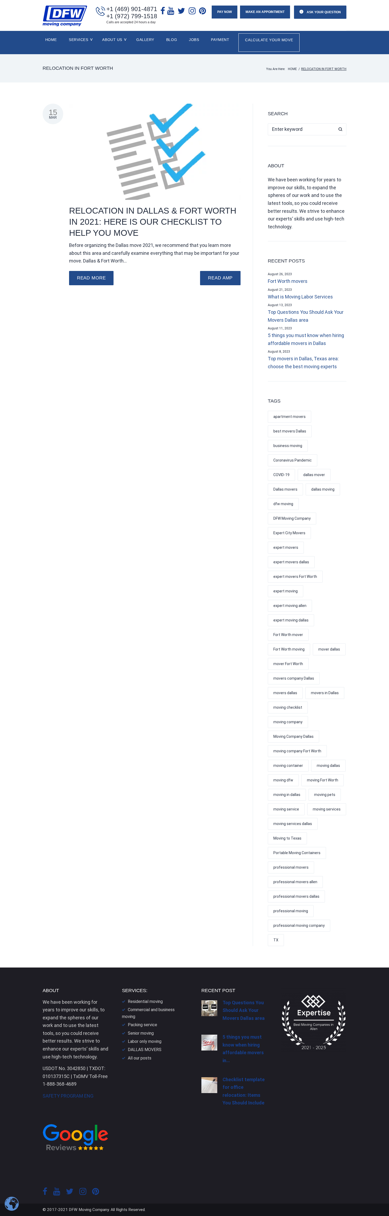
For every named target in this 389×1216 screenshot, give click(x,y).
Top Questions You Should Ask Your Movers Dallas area (305, 316)
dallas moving (322, 489)
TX (275, 940)
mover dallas (329, 649)
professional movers (291, 867)
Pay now (224, 12)
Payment (220, 40)
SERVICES (78, 40)
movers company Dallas (293, 678)
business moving (287, 446)
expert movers (285, 547)
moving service (286, 809)
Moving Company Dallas (293, 736)
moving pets (324, 795)
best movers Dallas (289, 431)
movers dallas (285, 693)
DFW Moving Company (292, 518)
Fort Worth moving (289, 649)
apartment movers (289, 416)
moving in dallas (286, 795)
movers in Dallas (325, 693)
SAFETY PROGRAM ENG (68, 1096)
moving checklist (287, 707)
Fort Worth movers (287, 281)
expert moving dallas (291, 620)
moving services (327, 809)
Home (51, 40)
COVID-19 (281, 475)
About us (112, 40)
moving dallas (328, 765)
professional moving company (299, 925)
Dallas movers (285, 489)
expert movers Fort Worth (295, 576)
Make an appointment (265, 12)
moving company (287, 722)
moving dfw (283, 780)
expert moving (285, 591)
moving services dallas (292, 824)
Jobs (194, 40)
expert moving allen (289, 606)
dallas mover (314, 475)
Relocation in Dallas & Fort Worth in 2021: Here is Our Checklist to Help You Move (152, 222)
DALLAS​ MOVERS (144, 1049)
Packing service (142, 1024)
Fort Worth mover (288, 635)
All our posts (139, 1058)
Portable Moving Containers (296, 853)
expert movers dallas (291, 562)
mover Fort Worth (288, 664)
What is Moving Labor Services (300, 297)
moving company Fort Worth (297, 751)
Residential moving (145, 1001)
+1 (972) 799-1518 (131, 16)
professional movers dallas (296, 896)
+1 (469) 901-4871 (131, 9)
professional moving (290, 911)
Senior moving (141, 1033)
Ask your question (323, 12)
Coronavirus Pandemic (292, 460)
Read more (91, 277)
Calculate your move (269, 40)
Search (340, 129)
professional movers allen (295, 882)
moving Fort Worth (322, 780)
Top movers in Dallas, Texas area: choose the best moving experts (303, 362)
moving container (288, 765)
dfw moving (283, 504)
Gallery (145, 40)
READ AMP (220, 277)
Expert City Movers (289, 533)
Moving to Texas (287, 838)
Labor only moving (144, 1041)
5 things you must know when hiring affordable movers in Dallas (306, 339)
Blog (171, 40)
